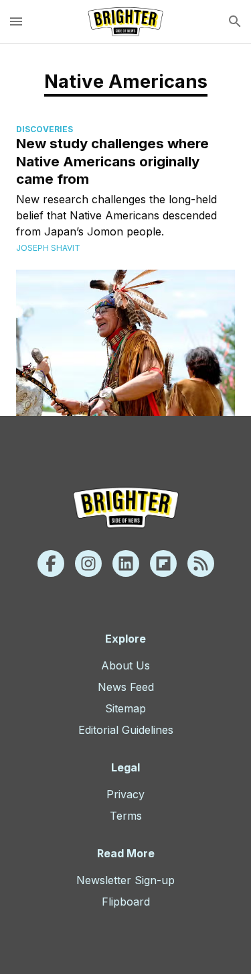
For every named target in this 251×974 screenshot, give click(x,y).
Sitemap (125, 708)
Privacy (125, 794)
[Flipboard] (163, 563)
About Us (125, 665)
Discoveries (44, 129)
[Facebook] (50, 563)
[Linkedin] (125, 563)
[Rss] (200, 563)
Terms (126, 815)
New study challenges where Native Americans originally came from (112, 161)
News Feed (126, 687)
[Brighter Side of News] (125, 21)
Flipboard (126, 901)
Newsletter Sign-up (125, 880)
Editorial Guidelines (125, 730)
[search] (235, 21)
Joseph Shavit (48, 248)
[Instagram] (88, 563)
